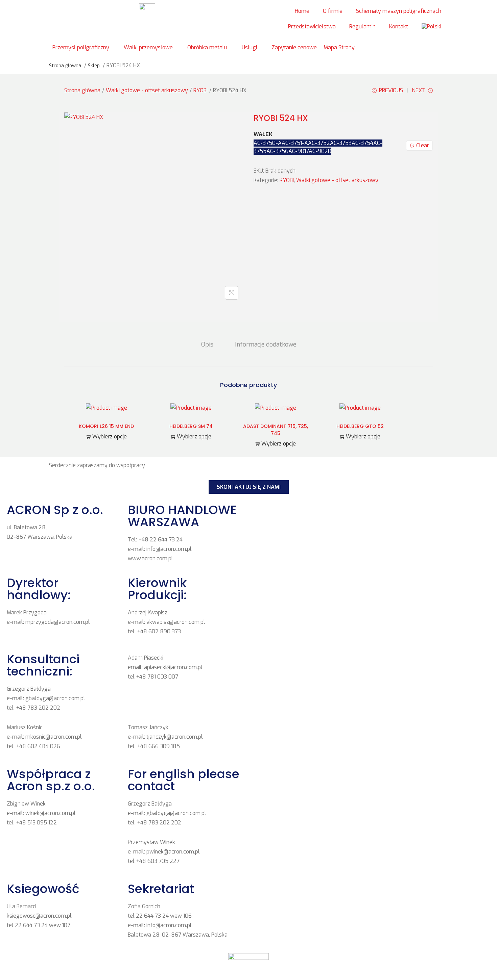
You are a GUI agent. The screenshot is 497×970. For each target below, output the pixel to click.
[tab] (207, 344)
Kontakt (398, 26)
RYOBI (200, 90)
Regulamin (362, 26)
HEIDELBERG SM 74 (191, 426)
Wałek (263, 134)
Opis (207, 344)
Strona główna (82, 90)
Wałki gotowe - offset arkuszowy (147, 90)
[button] (84, 47)
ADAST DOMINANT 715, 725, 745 (275, 430)
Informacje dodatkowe (265, 344)
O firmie (332, 11)
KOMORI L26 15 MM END (106, 426)
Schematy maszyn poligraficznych (398, 11)
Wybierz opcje (109, 436)
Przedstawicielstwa (312, 26)
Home (302, 11)
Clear (422, 145)
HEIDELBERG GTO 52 (360, 426)
